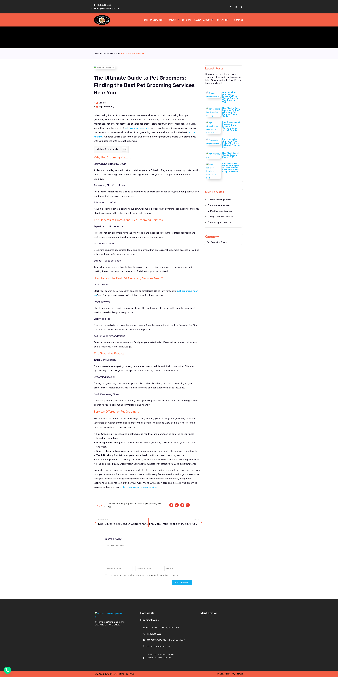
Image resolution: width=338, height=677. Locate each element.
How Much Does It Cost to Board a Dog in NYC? (230, 155)
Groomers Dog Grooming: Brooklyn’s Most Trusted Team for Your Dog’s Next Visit (230, 97)
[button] (171, 505)
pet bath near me (111, 53)
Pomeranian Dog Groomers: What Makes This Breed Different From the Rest (231, 143)
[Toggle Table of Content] (123, 149)
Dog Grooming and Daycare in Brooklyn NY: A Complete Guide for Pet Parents (231, 126)
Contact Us (237, 20)
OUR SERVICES (156, 20)
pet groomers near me (134, 503)
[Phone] (7, 670)
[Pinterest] (241, 7)
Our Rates (171, 20)
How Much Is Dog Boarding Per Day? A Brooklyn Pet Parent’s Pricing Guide (231, 112)
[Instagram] (236, 7)
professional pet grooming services (138, 487)
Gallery (197, 20)
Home (98, 53)
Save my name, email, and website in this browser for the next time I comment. (144, 575)
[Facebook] (231, 7)
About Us (207, 20)
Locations (222, 20)
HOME (145, 20)
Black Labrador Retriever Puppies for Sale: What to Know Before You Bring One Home (230, 168)
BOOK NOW (186, 20)
